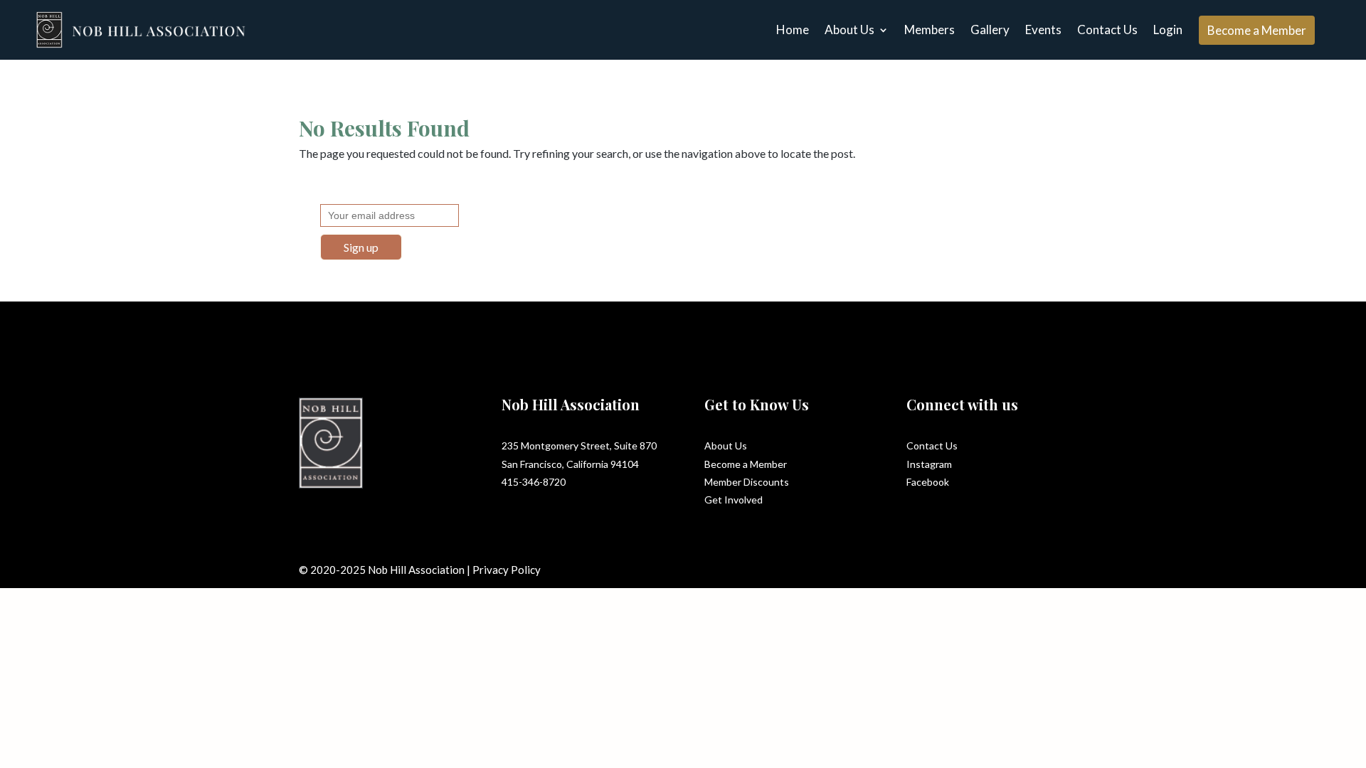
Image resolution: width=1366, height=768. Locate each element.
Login (1167, 29)
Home (792, 29)
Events (1043, 29)
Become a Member (1256, 30)
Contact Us (1107, 29)
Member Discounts (746, 482)
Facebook (927, 482)
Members (929, 29)
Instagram (929, 464)
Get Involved (733, 500)
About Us (849, 29)
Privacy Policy (506, 569)
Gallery (990, 29)
